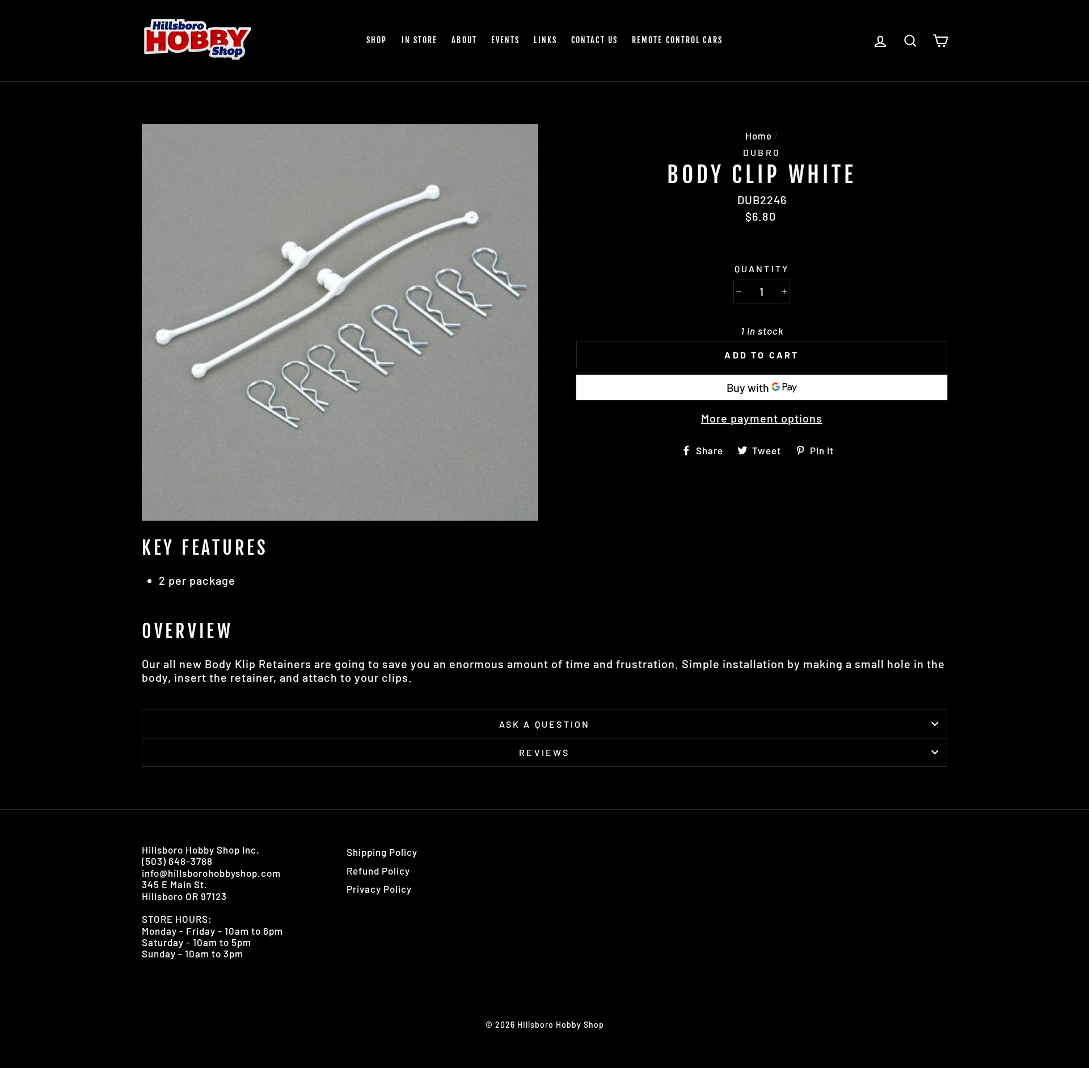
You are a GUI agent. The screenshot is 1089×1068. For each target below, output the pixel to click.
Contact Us (594, 40)
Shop (376, 40)
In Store (420, 40)
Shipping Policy (382, 852)
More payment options (761, 418)
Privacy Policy (379, 888)
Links (545, 40)
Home (758, 135)
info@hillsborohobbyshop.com (211, 873)
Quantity (762, 268)
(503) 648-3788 (177, 861)
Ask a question (544, 724)
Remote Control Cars (677, 40)
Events (505, 40)
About (464, 40)
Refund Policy (378, 870)
